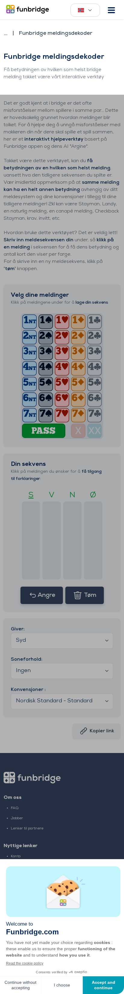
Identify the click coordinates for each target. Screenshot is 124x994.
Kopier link (102, 731)
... (6, 34)
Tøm (90, 595)
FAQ (15, 808)
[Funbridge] (28, 9)
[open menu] (111, 10)
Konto (15, 856)
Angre (46, 595)
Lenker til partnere (27, 828)
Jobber (17, 818)
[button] (29, 321)
